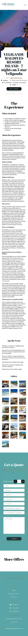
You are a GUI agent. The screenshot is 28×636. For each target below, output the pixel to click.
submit (14, 538)
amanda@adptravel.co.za (14, 618)
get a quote (14, 88)
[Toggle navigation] (25, 5)
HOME (14, 590)
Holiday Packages (14, 593)
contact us (14, 597)
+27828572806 (14, 622)
